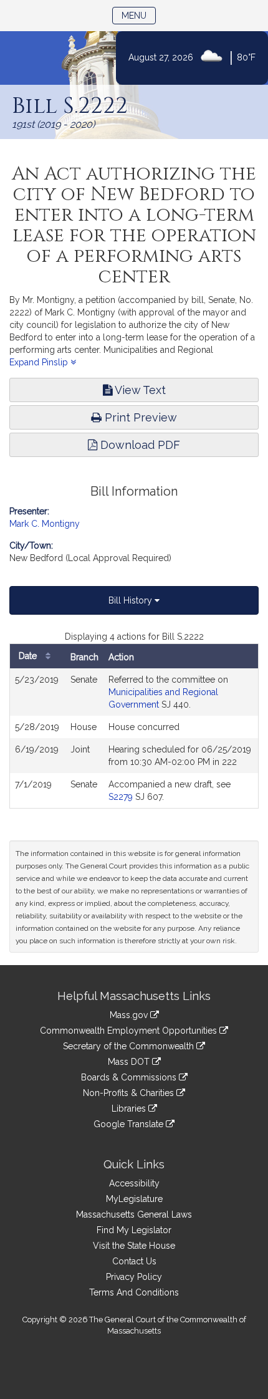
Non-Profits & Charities (129, 1093)
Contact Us (134, 1261)
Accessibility (134, 1183)
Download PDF (138, 444)
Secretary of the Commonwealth (129, 1046)
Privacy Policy (134, 1277)
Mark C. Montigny (44, 524)
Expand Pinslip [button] (39, 362)
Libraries (130, 1108)
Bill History (131, 600)
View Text (139, 390)
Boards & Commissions (130, 1077)
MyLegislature (134, 1199)
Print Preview (139, 417)
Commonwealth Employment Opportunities (129, 1031)
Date (29, 656)
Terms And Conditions (134, 1292)
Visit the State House (134, 1246)
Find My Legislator (134, 1230)
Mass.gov (130, 1015)
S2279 (120, 797)
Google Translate (129, 1124)
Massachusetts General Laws (134, 1214)
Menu (139, 15)
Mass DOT (130, 1062)
